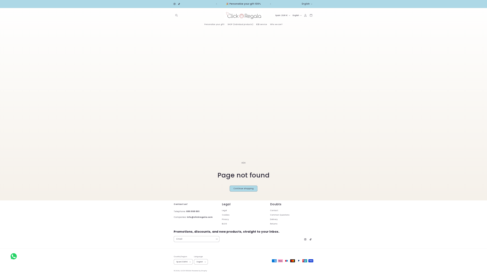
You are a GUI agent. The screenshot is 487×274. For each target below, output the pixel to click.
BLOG (224, 223)
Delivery (274, 219)
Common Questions (280, 215)
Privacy (225, 219)
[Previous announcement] (216, 4)
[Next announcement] (270, 4)
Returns (273, 223)
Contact (274, 210)
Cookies (225, 215)
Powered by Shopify (199, 271)
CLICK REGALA (185, 271)
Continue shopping (243, 188)
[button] (176, 15)
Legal (224, 210)
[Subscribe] (216, 239)
